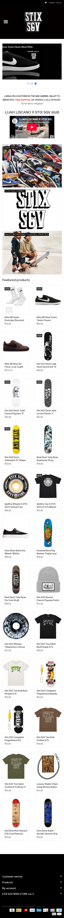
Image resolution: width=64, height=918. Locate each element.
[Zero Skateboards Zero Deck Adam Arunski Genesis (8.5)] (48, 812)
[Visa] (32, 910)
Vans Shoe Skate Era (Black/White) (15, 552)
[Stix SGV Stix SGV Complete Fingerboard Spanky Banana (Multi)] (48, 672)
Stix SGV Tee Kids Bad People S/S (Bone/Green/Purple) (16, 692)
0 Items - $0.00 (55, 3)
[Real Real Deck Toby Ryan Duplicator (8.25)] (48, 439)
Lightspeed (40, 906)
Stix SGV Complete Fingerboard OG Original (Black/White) (14, 739)
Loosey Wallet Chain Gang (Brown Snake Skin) (47, 785)
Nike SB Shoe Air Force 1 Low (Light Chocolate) (14, 365)
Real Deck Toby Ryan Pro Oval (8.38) (15, 598)
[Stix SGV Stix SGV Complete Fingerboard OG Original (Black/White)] (16, 719)
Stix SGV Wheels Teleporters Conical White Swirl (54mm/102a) (15, 645)
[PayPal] (18, 910)
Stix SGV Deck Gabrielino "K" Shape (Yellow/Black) (15, 459)
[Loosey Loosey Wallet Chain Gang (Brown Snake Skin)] (48, 766)
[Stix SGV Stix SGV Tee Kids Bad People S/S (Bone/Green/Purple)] (16, 672)
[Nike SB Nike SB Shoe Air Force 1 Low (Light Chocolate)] (16, 346)
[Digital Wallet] (56, 914)
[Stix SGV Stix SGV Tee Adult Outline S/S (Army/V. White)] (16, 766)
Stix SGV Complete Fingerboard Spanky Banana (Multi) (47, 692)
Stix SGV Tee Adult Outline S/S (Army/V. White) (15, 785)
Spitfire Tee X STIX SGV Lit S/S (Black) (46, 505)
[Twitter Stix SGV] (26, 863)
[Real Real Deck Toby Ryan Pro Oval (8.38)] (16, 579)
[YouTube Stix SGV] (32, 863)
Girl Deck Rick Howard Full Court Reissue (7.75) (16, 832)
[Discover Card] (45, 910)
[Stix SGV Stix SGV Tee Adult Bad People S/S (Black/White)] (48, 626)
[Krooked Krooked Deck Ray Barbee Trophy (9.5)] (48, 532)
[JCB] (52, 910)
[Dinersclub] (58, 910)
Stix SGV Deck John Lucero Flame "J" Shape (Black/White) (47, 412)
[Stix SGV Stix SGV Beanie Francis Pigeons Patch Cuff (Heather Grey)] (48, 579)
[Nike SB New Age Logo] (32, 62)
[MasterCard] (25, 910)
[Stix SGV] (38, 22)
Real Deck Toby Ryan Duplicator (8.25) (47, 458)
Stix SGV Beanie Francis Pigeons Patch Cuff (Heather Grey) (48, 599)
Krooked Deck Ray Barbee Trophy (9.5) (47, 552)
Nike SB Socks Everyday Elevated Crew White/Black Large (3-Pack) (14, 319)
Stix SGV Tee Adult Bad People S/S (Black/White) (46, 645)
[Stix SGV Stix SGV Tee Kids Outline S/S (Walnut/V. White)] (48, 719)
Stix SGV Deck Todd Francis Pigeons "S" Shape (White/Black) (15, 412)
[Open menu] (6, 22)
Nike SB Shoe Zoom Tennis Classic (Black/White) (47, 319)
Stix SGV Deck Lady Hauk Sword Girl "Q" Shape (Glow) (47, 365)
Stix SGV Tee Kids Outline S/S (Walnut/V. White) (46, 739)
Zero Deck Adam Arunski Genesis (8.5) (47, 832)
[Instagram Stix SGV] (37, 863)
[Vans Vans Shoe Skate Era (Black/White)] (16, 532)
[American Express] (38, 910)
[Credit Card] (11, 910)
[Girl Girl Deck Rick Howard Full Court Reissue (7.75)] (16, 812)
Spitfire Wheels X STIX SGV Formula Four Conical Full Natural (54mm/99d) (16, 505)
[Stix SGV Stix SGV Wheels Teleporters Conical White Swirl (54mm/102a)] (16, 626)
